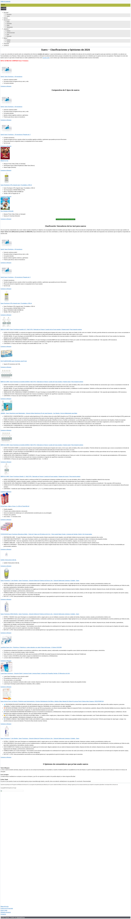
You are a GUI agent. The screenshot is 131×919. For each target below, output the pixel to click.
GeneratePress (21, 917)
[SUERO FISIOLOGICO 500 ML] (7, 558)
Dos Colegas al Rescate (7, 211)
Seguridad (6, 43)
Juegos (8, 41)
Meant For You (4, 160)
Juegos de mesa (11, 32)
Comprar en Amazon (6, 86)
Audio (8, 21)
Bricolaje (6, 12)
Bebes (5, 38)
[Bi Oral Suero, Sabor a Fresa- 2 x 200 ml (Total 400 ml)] (5, 504)
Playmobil (9, 36)
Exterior (8, 30)
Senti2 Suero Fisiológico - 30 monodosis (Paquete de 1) (16, 134)
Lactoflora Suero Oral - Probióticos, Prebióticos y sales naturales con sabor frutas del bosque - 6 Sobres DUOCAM (31, 647)
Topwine (3, 4)
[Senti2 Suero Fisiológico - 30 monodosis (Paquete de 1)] (7, 132)
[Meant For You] (5, 159)
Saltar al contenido (5, 1)
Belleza (6, 18)
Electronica (6, 19)
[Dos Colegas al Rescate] (5, 209)
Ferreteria (9, 14)
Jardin (8, 16)
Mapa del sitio (5, 906)
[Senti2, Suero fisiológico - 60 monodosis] (7, 74)
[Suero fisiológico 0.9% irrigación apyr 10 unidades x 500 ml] (7, 183)
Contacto (3, 914)
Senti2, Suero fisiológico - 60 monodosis (11, 76)
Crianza (8, 40)
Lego (8, 34)
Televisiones (10, 27)
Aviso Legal (4, 910)
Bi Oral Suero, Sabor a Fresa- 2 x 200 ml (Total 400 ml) (15, 506)
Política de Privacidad (7, 908)
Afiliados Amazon (6, 912)
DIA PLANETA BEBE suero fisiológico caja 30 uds (14, 361)
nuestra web (46, 57)
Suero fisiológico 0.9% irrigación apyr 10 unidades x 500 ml (16, 185)
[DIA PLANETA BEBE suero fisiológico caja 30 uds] (7, 359)
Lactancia (6, 45)
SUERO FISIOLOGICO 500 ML (8, 560)
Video (8, 25)
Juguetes (6, 29)
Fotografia (9, 23)
